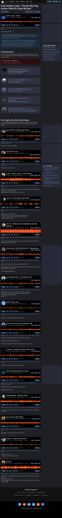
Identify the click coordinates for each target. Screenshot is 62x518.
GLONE (9, 351)
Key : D (33, 473)
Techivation (51, 47)
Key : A (33, 335)
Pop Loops (11, 289)
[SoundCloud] (38, 504)
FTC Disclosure (44, 495)
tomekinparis (10, 418)
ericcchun (9, 440)
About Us (23, 492)
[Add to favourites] (12, 25)
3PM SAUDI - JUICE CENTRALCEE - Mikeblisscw (22, 248)
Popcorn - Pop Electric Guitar (16, 438)
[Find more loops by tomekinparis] (7, 426)
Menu (5, 11)
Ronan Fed (50, 57)
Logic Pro (8, 143)
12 (39, 154)
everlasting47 (10, 131)
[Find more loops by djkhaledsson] (7, 161)
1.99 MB (29, 210)
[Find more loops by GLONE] (7, 359)
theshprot (9, 227)
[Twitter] (33, 504)
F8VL (8, 372)
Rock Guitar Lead (12, 302)
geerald (11, 69)
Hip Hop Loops (12, 27)
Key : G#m (35, 361)
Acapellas (12, 1)
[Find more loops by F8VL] (7, 380)
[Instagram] (42, 504)
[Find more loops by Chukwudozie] (7, 471)
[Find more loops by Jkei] (7, 25)
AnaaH (8, 461)
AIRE (46, 57)
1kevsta (9, 303)
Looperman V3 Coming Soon (51, 175)
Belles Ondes (53, 54)
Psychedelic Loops (13, 142)
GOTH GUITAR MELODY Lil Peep (17, 371)
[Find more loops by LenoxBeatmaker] (7, 287)
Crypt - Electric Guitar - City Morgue (19, 173)
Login (4, 25)
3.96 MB (31, 27)
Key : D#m (34, 185)
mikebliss (9, 250)
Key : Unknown (35, 164)
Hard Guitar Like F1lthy (14, 417)
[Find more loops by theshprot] (7, 235)
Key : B (33, 407)
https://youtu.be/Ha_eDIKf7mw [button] (15, 72)
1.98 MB (31, 260)
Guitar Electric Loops (21, 27)
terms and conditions (14, 38)
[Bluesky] (29, 504)
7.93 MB (29, 185)
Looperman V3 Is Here (50, 173)
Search (38, 11)
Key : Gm (35, 27)
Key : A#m (34, 210)
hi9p (11, 98)
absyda (11, 108)
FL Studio (37, 335)
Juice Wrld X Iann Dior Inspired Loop (19, 323)
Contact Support (31, 492)
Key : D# (34, 237)
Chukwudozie (10, 463)
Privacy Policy (28, 495)
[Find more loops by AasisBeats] (7, 333)
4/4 (27, 27)
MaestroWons (10, 397)
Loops (6, 1)
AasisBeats (9, 325)
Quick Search (29, 11)
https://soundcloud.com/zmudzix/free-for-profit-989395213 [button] (22, 110)
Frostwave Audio (55, 52)
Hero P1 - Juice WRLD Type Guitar (18, 198)
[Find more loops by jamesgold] (7, 183)
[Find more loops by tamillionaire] (7, 207)
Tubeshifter (47, 52)
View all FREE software (50, 59)
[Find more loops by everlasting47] (7, 139)
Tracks (17, 1)
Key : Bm (35, 314)
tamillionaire (10, 199)
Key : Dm (35, 260)
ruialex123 (12, 80)
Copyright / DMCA (41, 492)
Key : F (32, 289)
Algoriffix (54, 49)
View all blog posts (49, 185)
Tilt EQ (46, 47)
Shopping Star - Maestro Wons (17, 395)
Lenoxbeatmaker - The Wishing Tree (19, 277)
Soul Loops (11, 473)
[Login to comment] (15, 25)
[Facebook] (19, 504)
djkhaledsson (10, 153)
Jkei (8, 17)
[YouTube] (24, 504)
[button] (60, 1)
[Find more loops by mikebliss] (7, 258)
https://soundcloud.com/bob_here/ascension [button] (18, 101)
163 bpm (6, 27)
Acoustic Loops (12, 314)
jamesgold (9, 175)
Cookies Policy (36, 495)
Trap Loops (11, 185)
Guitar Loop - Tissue (13, 16)
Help (31, 1)
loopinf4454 (12, 89)
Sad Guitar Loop (12, 151)
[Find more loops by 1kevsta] (7, 311)
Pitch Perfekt (47, 49)
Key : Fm (33, 429)
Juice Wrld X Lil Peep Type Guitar (17, 130)
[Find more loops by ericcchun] (7, 448)
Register (14, 62)
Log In (8, 62)
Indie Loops (11, 164)
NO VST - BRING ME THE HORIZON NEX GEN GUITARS (21, 225)
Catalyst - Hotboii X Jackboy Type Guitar (20, 349)
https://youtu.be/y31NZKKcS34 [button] (15, 91)
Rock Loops (11, 237)
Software (22, 1)
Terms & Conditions (18, 495)
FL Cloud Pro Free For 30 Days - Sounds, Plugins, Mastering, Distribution (52, 169)
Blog (27, 1)
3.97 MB (29, 335)
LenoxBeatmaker (11, 278)
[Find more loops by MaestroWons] (7, 405)
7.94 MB (29, 164)
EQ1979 (46, 54)
